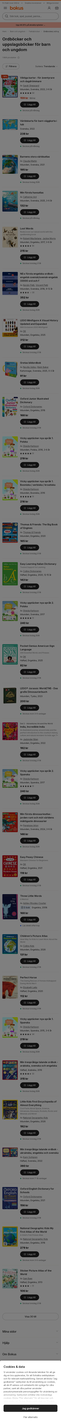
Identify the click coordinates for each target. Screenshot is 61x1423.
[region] (30, 1392)
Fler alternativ (30, 1417)
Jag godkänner (30, 1408)
